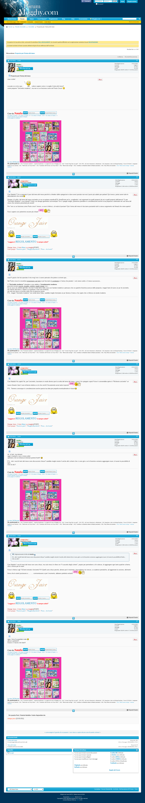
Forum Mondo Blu (106, 789)
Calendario (23, 22)
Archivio (115, 789)
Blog (63, 19)
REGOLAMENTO (26, 241)
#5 (137, 436)
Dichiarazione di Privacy (126, 789)
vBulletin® (72, 797)
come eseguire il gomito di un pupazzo (56, 732)
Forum (22, 19)
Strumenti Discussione (130, 57)
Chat (72, 19)
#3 (137, 259)
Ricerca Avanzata (134, 22)
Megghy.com (96, 19)
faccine (114, 755)
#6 (137, 535)
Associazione (83, 19)
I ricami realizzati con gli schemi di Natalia (17, 116)
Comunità (30, 22)
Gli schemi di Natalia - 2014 (37, 115)
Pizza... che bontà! (46, 249)
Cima (136, 789)
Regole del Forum (114, 770)
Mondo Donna (12, 19)
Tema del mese (11, 745)
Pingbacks (77, 765)
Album (32, 19)
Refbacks (77, 767)
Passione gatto (21, 249)
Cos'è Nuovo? (42, 19)
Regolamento (53, 19)
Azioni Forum (38, 22)
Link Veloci (48, 22)
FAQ (18, 22)
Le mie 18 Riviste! (13, 162)
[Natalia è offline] (11, 67)
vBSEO (77, 800)
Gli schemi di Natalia (12, 115)
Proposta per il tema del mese (25, 53)
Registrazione (132, 1)
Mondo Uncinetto (20, 27)
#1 (137, 60)
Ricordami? (100, 4)
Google (12, 753)
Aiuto (122, 1)
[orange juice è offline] (13, 184)
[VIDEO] (118, 759)
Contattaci (97, 789)
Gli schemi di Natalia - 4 (51, 115)
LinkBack (119, 57)
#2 (137, 177)
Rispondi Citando (133, 173)
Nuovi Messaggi (11, 22)
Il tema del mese (12, 740)
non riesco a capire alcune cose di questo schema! (85, 732)
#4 (137, 364)
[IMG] (117, 757)
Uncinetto (31, 27)
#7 (137, 621)
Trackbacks (113, 763)
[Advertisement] (47, 33)
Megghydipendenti (33, 249)
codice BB (114, 753)
